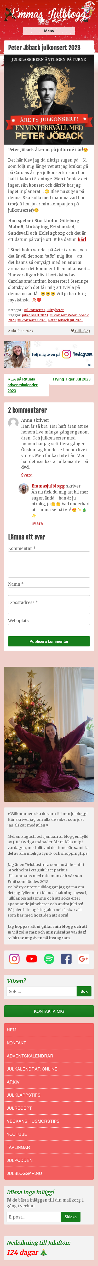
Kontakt (16, 1043)
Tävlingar (18, 1147)
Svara (26, 475)
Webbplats (18, 620)
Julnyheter (55, 310)
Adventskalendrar (30, 1056)
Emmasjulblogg (48, 486)
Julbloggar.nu (24, 1173)
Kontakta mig (49, 1011)
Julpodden (20, 1160)
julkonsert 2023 (35, 315)
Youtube (17, 1134)
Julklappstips (24, 1095)
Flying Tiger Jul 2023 (71, 379)
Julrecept (19, 1108)
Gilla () (82, 331)
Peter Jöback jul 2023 (65, 320)
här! (82, 239)
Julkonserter (34, 310)
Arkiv (13, 1082)
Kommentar (22, 548)
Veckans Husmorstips (33, 1121)
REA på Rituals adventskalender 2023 (23, 385)
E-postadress (23, 602)
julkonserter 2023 (32, 320)
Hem (11, 1030)
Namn (16, 584)
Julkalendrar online (32, 1069)
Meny (49, 31)
